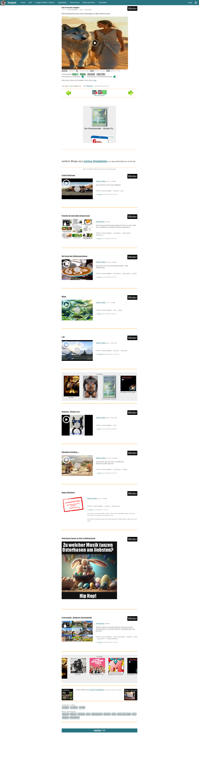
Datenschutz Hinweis (99, 95)
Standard (91, 74)
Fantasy (120, 310)
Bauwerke (66, 714)
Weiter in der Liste (131, 690)
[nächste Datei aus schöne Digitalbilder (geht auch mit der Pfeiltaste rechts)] (130, 95)
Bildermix (73, 714)
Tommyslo (100, 354)
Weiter (132, 8)
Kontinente (129, 636)
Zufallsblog (65, 690)
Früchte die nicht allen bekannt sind (76, 216)
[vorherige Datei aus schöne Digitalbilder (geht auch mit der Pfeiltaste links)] (68, 95)
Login (190, 2)
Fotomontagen (88, 9)
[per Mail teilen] (100, 93)
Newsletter (103, 2)
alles (30, 2)
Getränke (134, 273)
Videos (51, 2)
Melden (76, 86)
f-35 (63, 337)
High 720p (101, 74)
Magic (64, 296)
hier (95, 80)
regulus (100, 642)
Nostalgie (125, 469)
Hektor (99, 194)
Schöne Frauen (116, 506)
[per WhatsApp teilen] (104, 93)
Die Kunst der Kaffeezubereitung (74, 256)
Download (71, 86)
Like (63, 86)
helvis (99, 473)
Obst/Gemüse (99, 234)
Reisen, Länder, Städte (119, 636)
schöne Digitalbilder (73, 9)
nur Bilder (65, 707)
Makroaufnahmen (97, 714)
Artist (99, 277)
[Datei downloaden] (73, 504)
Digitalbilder (62, 2)
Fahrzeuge (116, 190)
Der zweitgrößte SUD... (131, 396)
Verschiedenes (117, 233)
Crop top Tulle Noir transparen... (74, 398)
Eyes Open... (71, 674)
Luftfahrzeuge (124, 350)
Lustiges (38, 2)
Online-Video (101, 181)
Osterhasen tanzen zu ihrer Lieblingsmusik (78, 538)
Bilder (45, 2)
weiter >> (99, 730)
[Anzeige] (99, 134)
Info (80, 86)
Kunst (81, 9)
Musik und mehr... (89, 2)
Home (23, 2)
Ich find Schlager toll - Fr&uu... (90, 674)
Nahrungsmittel (126, 233)
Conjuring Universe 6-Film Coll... (99, 138)
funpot (12, 2)
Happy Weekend (68, 492)
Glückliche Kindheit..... (70, 452)
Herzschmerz (75, 2)
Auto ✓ (75, 74)
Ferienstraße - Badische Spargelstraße (77, 617)
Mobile (82, 74)
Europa (135, 636)
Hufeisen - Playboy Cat (71, 412)
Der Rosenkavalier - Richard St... (93, 398)
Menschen (107, 506)
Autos (122, 190)
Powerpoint (100, 222)
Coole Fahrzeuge (68, 175)
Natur (113, 714)
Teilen (66, 86)
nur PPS (82, 707)
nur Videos (74, 707)
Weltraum (65, 717)
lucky (99, 238)
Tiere (134, 714)
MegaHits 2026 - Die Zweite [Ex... (109, 674)
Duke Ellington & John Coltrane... (112, 392)
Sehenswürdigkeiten (112, 638)
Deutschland (100, 638)
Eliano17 (89, 86)
